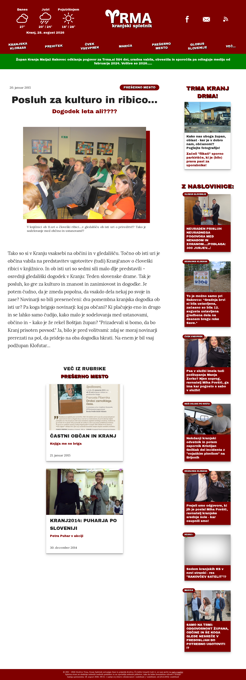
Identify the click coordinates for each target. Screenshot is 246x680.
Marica (125, 46)
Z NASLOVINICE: (207, 186)
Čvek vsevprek (89, 46)
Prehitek (54, 46)
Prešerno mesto (161, 46)
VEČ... (231, 46)
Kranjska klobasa (17, 46)
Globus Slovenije (197, 46)
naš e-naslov (177, 672)
